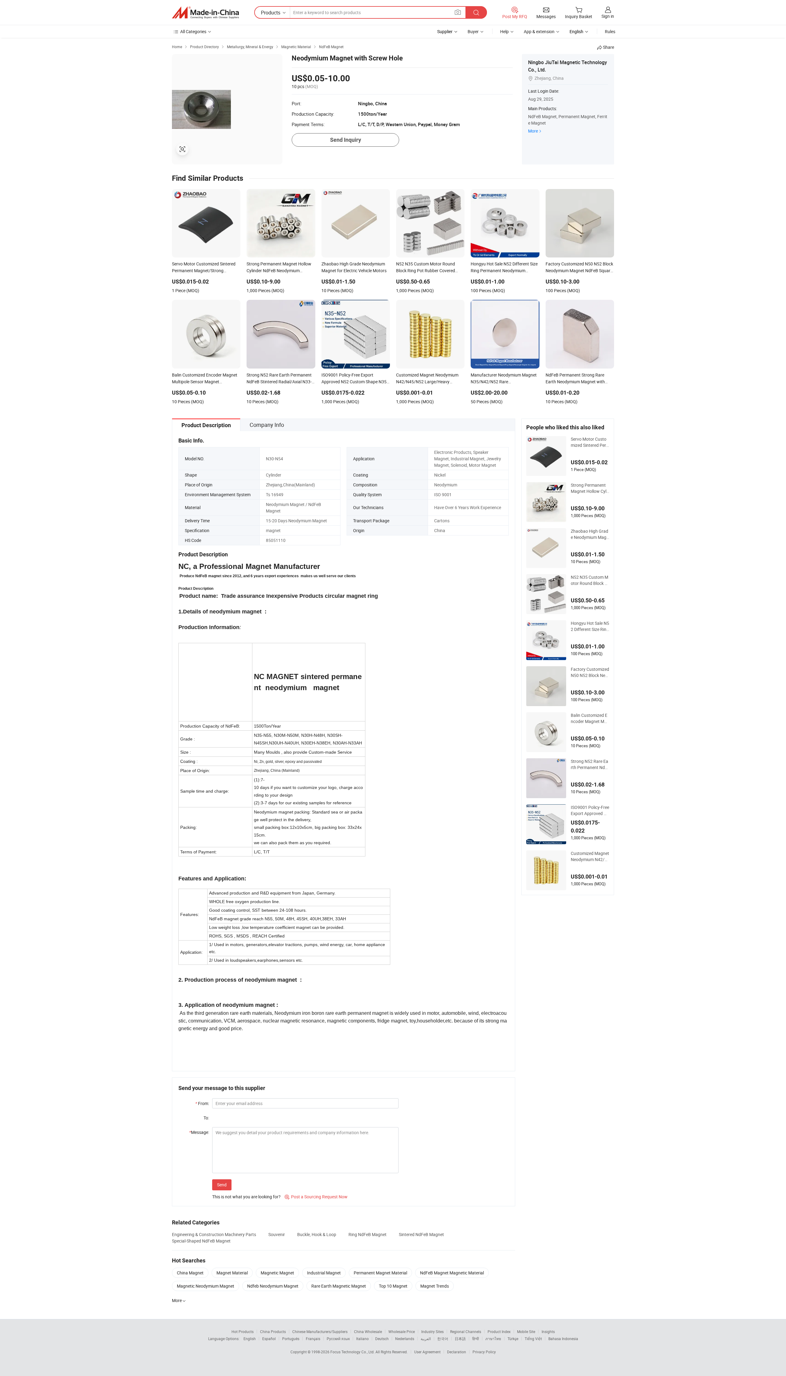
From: (202, 1103)
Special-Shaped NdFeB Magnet (201, 1241)
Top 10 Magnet (393, 1286)
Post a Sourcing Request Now (316, 1197)
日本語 (460, 1338)
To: (206, 1118)
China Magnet (190, 1273)
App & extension (539, 31)
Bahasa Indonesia (563, 1338)
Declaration (456, 1351)
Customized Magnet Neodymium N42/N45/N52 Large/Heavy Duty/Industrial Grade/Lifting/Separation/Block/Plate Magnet (590, 856)
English (249, 1338)
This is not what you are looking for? (246, 1197)
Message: (199, 1132)
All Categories (193, 31)
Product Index (499, 1331)
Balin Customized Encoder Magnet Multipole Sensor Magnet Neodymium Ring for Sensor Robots (590, 718)
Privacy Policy (484, 1351)
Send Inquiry (345, 140)
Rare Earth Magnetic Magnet (338, 1286)
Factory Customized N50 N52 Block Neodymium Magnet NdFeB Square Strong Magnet (590, 672)
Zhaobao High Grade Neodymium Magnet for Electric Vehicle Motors (590, 534)
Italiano (362, 1338)
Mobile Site (526, 1331)
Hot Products (243, 1331)
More (533, 131)
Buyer (473, 31)
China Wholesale (368, 1331)
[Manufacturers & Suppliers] (205, 12)
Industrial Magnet (324, 1273)
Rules (610, 31)
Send (222, 1185)
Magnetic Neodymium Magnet (205, 1286)
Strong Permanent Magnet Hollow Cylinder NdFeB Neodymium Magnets (589, 488)
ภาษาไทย (493, 1338)
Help (504, 31)
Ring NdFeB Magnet (367, 1234)
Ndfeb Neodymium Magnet (272, 1286)
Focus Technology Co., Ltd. (352, 1351)
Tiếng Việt (533, 1338)
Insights (548, 1331)
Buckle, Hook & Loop (316, 1234)
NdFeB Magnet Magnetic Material (452, 1273)
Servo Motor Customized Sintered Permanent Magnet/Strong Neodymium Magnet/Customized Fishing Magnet (590, 442)
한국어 (442, 1338)
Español (269, 1338)
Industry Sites (432, 1331)
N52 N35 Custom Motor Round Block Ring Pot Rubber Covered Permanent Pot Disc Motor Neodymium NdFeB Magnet (590, 580)
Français (313, 1338)
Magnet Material (232, 1273)
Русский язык (338, 1338)
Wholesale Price (401, 1331)
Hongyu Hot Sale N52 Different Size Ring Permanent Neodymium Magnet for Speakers (590, 626)
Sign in (607, 16)
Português (290, 1338)
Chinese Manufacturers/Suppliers (320, 1331)
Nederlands (404, 1338)
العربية (426, 1338)
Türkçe (513, 1338)
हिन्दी (475, 1338)
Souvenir (276, 1234)
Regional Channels (465, 1331)
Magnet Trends (434, 1286)
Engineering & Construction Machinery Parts (214, 1234)
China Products (273, 1331)
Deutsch (382, 1338)
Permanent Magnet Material (380, 1273)
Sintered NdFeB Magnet (421, 1234)
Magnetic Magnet (277, 1273)
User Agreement (427, 1351)
